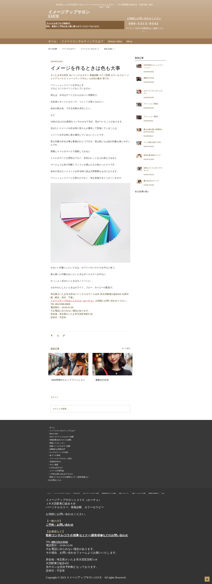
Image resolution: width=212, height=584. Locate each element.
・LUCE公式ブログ (55, 468)
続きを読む (108, 49)
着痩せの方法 (102, 380)
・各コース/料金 (54, 455)
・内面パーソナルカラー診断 (59, 446)
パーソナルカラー (69, 49)
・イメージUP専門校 (56, 471)
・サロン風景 (53, 465)
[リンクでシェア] (64, 335)
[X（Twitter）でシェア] (58, 335)
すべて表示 (126, 348)
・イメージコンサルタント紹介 (60, 458)
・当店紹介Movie (54, 462)
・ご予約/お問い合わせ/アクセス (60, 474)
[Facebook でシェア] (52, 335)
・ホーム (51, 428)
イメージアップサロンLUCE (69, 14)
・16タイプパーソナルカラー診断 (61, 437)
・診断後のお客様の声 (56, 449)
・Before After (53, 434)
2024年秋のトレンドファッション (68, 380)
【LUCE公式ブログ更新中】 (58, 23)
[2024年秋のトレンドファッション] (68, 364)
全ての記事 (52, 49)
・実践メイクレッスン (56, 443)
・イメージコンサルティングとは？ (61, 431)
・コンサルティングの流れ (58, 452)
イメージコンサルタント (89, 49)
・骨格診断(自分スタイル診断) (59, 440)
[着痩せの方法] (112, 364)
